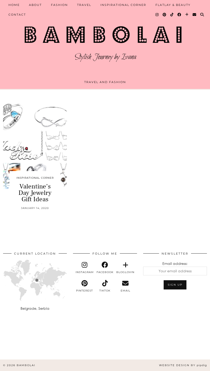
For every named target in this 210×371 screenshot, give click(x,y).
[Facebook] (179, 14)
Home (14, 5)
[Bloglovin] (187, 14)
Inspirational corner (123, 5)
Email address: (174, 263)
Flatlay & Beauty (173, 5)
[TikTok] (172, 14)
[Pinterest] (165, 14)
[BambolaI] (105, 42)
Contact (17, 14)
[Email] (195, 14)
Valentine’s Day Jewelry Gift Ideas (34, 192)
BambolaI (26, 365)
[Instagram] (157, 14)
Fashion (59, 5)
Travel (84, 5)
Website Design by (183, 365)
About (35, 5)
